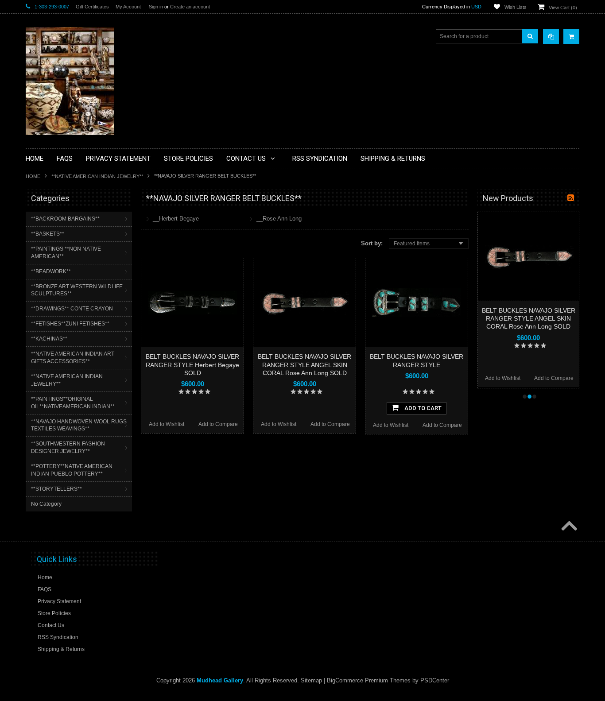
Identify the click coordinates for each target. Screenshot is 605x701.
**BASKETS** (47, 234)
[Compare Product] (551, 36)
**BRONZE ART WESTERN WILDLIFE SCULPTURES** (77, 290)
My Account (128, 6)
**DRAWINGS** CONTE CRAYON (72, 309)
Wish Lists (515, 7)
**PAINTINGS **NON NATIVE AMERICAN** (66, 252)
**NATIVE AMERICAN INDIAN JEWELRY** (97, 176)
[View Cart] (571, 36)
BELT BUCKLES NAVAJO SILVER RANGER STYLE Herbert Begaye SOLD (192, 364)
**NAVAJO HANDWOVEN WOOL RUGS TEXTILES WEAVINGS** (79, 425)
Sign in (156, 6)
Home (33, 176)
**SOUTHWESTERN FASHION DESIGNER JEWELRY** (68, 447)
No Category (46, 504)
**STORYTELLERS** (56, 489)
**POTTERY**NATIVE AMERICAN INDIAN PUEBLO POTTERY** (71, 470)
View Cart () (563, 7)
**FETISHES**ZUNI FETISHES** (70, 324)
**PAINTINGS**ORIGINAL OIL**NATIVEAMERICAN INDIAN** (73, 403)
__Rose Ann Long (279, 218)
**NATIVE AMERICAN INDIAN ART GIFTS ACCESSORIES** (72, 357)
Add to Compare (218, 424)
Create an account (190, 6)
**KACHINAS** (49, 339)
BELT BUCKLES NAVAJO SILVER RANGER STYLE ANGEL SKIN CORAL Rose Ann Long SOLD (304, 364)
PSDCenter (434, 680)
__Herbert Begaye (176, 218)
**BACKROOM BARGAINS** (65, 219)
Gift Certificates (92, 6)
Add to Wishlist (166, 424)
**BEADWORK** (51, 271)
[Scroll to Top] (568, 526)
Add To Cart (422, 408)
